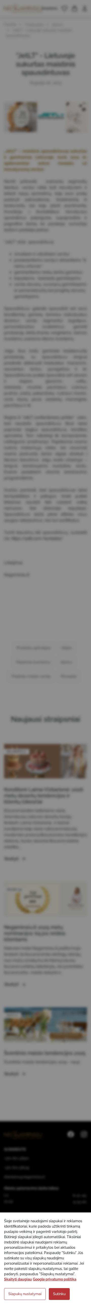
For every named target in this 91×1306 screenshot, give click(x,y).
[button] (64, 9)
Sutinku (59, 1294)
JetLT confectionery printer (48, 417)
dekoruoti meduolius (44, 363)
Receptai (68, 676)
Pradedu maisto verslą (31, 676)
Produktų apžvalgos (33, 648)
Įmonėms (49, 8)
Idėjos (66, 648)
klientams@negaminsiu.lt (24, 1177)
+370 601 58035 (16, 1168)
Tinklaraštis (34, 25)
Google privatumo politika (54, 1279)
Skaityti (12, 858)
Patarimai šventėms (33, 662)
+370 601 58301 (16, 1158)
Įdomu (57, 25)
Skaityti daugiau (18, 1279)
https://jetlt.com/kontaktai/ (37, 538)
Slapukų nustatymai (24, 1294)
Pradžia (10, 24)
